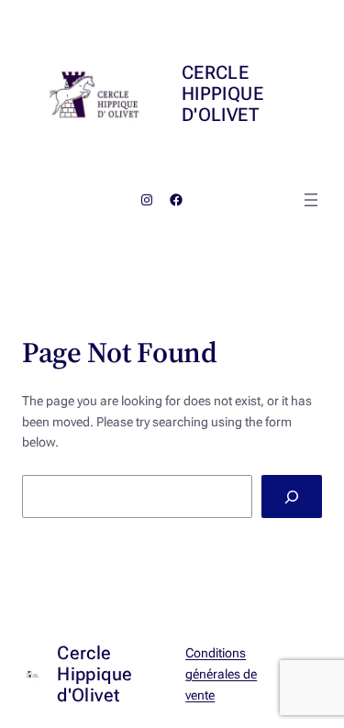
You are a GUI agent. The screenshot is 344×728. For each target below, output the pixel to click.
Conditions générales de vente (221, 673)
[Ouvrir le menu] (311, 200)
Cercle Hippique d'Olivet (222, 93)
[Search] (291, 496)
